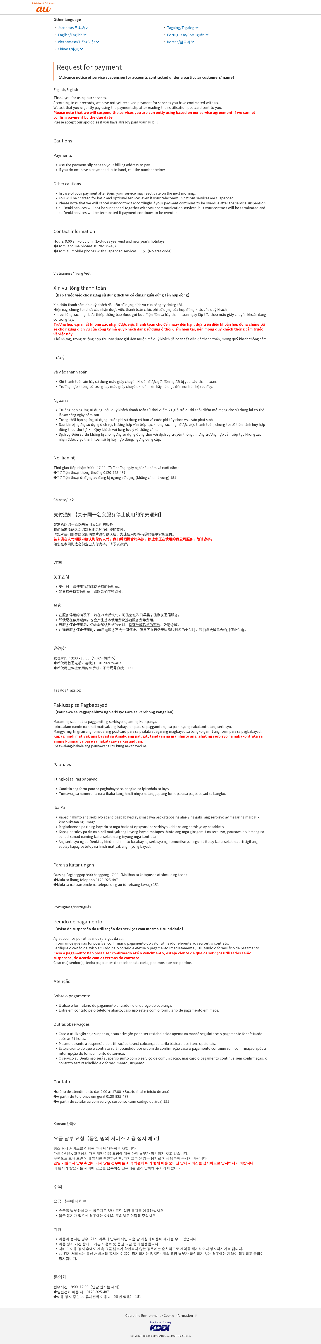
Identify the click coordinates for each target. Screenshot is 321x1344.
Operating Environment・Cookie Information (159, 1315)
